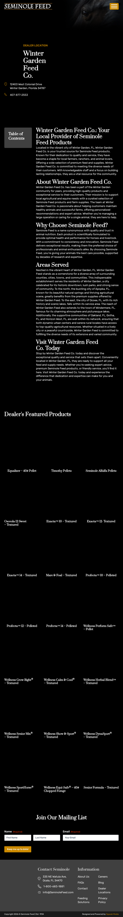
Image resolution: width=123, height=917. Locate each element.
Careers (103, 876)
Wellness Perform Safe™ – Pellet (99, 627)
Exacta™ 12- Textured (101, 521)
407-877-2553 (19, 94)
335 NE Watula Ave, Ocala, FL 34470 (54, 878)
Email (71, 831)
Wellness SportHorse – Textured (18, 789)
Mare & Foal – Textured (61, 575)
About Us (83, 876)
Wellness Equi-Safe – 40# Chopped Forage (61, 789)
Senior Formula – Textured (101, 787)
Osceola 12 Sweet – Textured (15, 523)
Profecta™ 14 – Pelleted (61, 626)
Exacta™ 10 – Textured (61, 521)
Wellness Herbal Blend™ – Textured (99, 681)
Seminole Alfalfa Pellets (101, 471)
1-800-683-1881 (53, 886)
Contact (83, 888)
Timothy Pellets (61, 471)
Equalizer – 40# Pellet (22, 471)
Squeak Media (112, 914)
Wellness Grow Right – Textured (18, 681)
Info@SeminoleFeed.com (58, 892)
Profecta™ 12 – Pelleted (22, 626)
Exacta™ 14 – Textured (22, 575)
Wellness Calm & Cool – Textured (59, 681)
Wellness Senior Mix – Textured (18, 735)
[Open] (114, 6)
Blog (101, 882)
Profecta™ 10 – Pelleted (101, 575)
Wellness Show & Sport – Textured (60, 735)
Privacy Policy (102, 900)
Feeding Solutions (84, 900)
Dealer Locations (104, 890)
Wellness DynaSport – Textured (97, 735)
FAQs (81, 882)
